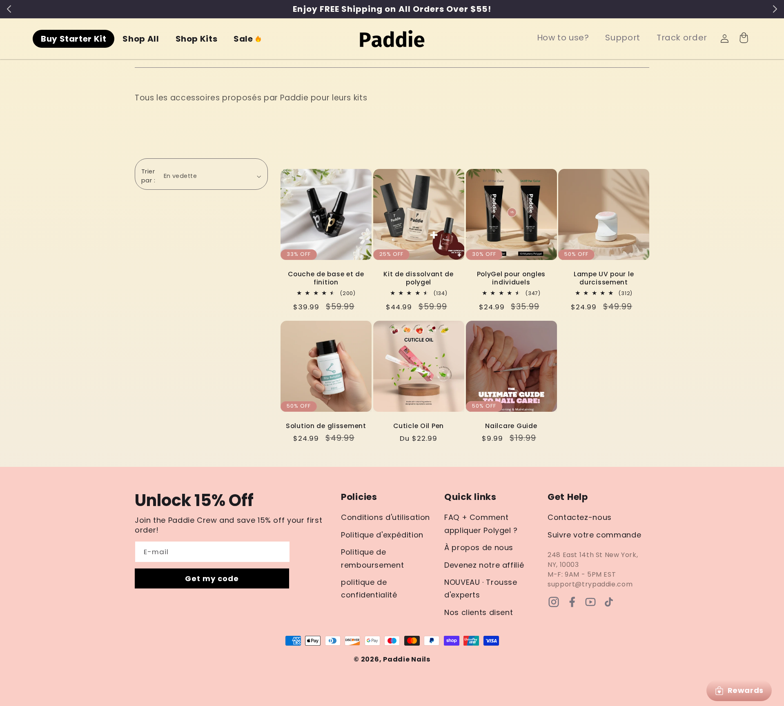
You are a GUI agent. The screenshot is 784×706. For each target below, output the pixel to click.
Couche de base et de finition (326, 278)
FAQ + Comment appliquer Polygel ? (481, 523)
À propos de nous (478, 547)
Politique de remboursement (372, 558)
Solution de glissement (326, 426)
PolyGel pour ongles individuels (511, 278)
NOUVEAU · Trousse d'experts (480, 588)
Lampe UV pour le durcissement (604, 278)
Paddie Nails (406, 659)
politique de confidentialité (369, 588)
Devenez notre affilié (484, 565)
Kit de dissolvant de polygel (418, 278)
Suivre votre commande (594, 535)
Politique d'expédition (382, 535)
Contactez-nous (580, 517)
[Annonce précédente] (9, 9)
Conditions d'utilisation (385, 517)
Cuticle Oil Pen (418, 426)
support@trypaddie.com (590, 584)
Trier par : (148, 175)
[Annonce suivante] (775, 9)
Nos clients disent (478, 612)
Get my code (212, 578)
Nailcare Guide (511, 426)
